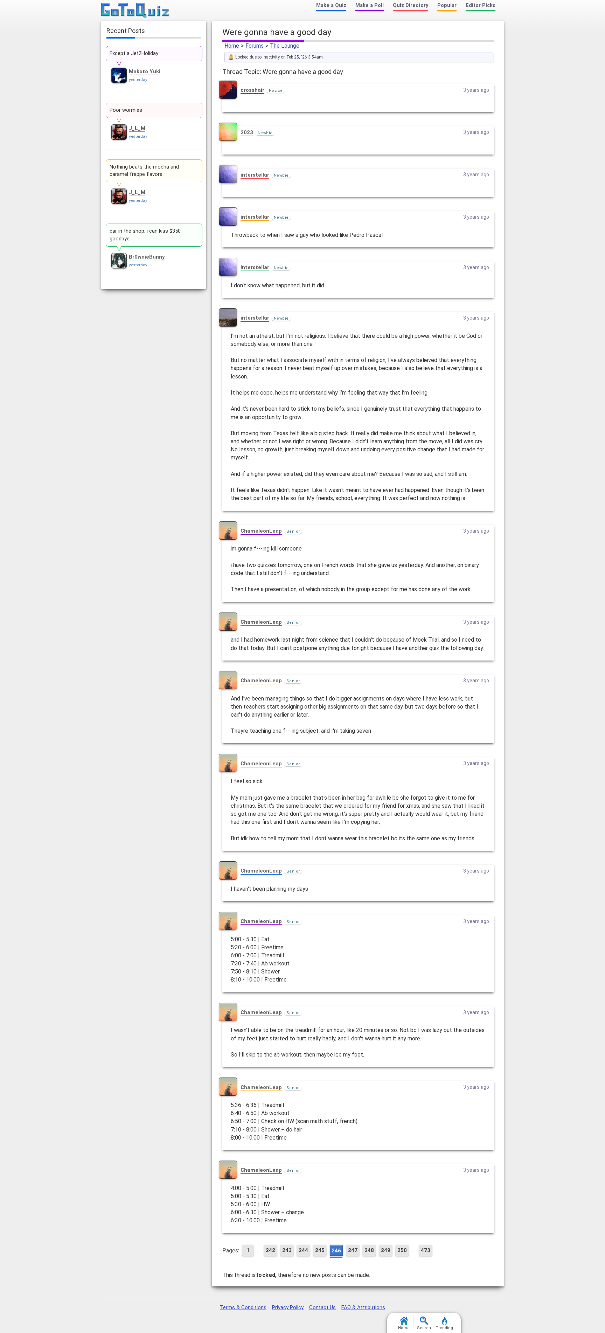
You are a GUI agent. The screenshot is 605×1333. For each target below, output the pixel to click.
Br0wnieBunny (147, 257)
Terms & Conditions (243, 1307)
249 (385, 1250)
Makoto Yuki (144, 71)
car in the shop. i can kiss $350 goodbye (145, 235)
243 (287, 1250)
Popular (447, 5)
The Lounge (284, 45)
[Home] (135, 10)
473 (425, 1250)
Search (424, 1328)
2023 (247, 132)
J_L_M (137, 128)
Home (231, 45)
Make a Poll (369, 5)
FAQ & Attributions (363, 1307)
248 (369, 1250)
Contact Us (322, 1307)
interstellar (255, 175)
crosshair (252, 90)
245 (320, 1250)
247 (352, 1250)
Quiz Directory (410, 5)
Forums (254, 45)
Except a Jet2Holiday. (134, 53)
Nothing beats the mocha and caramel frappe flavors (144, 171)
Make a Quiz (331, 5)
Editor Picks (480, 5)
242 (270, 1250)
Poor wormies (126, 110)
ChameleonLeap (261, 531)
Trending (444, 1328)
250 (402, 1250)
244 (303, 1250)
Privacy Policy (288, 1307)
